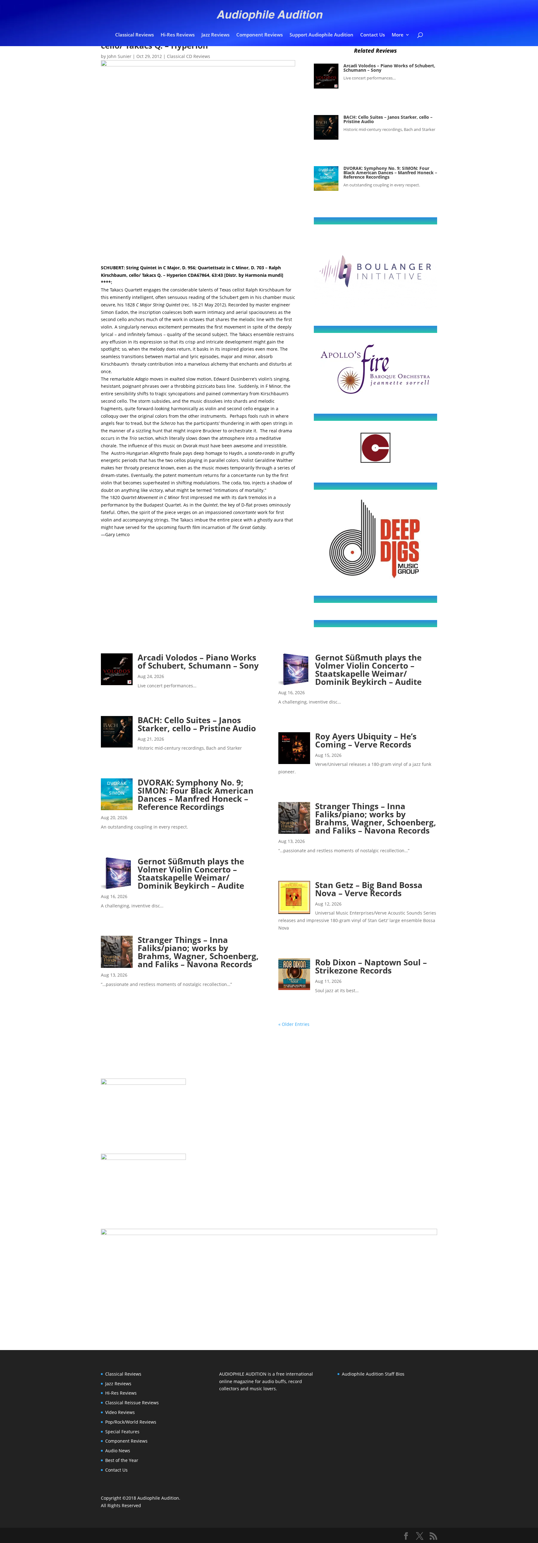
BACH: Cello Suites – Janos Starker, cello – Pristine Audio (387, 119)
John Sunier (119, 56)
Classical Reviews (134, 35)
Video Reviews (120, 1412)
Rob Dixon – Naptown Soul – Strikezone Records (371, 966)
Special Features (122, 1432)
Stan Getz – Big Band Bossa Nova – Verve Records (368, 889)
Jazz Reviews (215, 35)
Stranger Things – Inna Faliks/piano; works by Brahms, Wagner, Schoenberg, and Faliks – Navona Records (198, 952)
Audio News (117, 1451)
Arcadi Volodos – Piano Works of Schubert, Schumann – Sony (389, 68)
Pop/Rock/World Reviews (130, 1422)
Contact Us (372, 35)
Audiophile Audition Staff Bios (373, 1374)
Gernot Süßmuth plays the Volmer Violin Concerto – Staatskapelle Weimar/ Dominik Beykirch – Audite (191, 873)
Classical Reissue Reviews (132, 1403)
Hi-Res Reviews (178, 35)
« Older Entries (293, 1024)
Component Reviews (259, 35)
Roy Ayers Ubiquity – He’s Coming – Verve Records (366, 740)
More (398, 35)
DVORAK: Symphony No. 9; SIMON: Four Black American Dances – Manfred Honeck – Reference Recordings (390, 172)
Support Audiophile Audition (321, 35)
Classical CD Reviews (188, 56)
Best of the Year (121, 1460)
